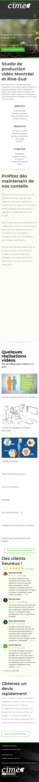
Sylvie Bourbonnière (17, 621)
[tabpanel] (19, 39)
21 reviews (29, 569)
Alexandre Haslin (15, 573)
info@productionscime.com (11, 758)
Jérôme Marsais (15, 645)
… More (25, 594)
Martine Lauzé (14, 599)
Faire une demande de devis (13, 50)
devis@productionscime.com (11, 749)
